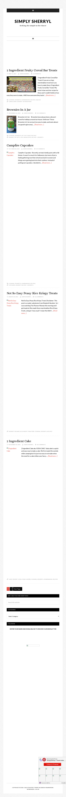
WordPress (30, 789)
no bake (17, 431)
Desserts (18, 99)
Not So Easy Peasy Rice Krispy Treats (32, 293)
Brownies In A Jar (19, 109)
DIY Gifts (17, 137)
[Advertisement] (33, 56)
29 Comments (40, 148)
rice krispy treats (26, 431)
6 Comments (37, 73)
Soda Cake (25, 579)
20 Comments (41, 113)
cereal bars (13, 101)
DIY (23, 135)
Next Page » (17, 589)
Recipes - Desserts (37, 137)
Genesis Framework (46, 787)
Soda (20, 579)
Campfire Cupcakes (20, 145)
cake (10, 579)
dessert (19, 101)
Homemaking (26, 99)
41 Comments (39, 296)
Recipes (33, 99)
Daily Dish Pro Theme (31, 787)
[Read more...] (50, 95)
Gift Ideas (27, 135)
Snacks (38, 99)
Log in (37, 789)
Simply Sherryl (33, 21)
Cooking (11, 99)
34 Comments (41, 444)
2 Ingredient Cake (19, 441)
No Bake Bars (27, 101)
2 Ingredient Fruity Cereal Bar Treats (32, 70)
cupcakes (12, 285)
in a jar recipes (26, 137)
